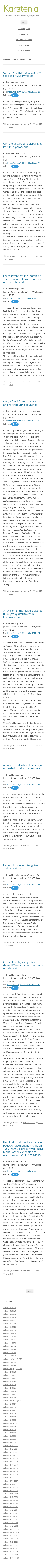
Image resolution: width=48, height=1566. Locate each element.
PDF (15, 95)
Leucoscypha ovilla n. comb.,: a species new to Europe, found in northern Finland (23, 279)
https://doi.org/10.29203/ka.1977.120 (23, 1171)
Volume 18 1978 (9, 1362)
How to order (24, 45)
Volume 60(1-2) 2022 (11, 1548)
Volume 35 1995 (9, 1426)
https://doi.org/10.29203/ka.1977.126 (23, 298)
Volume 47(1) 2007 (10, 1481)
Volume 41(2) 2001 (10, 1449)
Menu (24, 22)
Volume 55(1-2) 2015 (11, 1529)
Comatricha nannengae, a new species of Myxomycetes (22, 74)
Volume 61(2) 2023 (10, 1555)
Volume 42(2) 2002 (10, 1455)
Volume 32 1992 (9, 1413)
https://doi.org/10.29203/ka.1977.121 (23, 984)
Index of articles (24, 50)
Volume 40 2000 (9, 1442)
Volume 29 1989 (9, 1404)
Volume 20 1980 (9, 1372)
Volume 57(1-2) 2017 (11, 1535)
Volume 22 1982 (9, 1378)
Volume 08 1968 (9, 1327)
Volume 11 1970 (9, 1336)
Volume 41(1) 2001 (10, 1445)
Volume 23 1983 (9, 1381)
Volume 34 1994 (9, 1420)
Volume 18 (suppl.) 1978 (12, 1359)
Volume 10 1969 (9, 1333)
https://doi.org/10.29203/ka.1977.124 (23, 633)
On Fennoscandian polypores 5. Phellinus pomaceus (22, 145)
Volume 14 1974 (9, 1346)
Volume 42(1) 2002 (10, 1452)
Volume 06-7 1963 (10, 1323)
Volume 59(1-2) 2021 (11, 1545)
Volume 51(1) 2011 (10, 1506)
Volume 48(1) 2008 (10, 1487)
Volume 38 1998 (9, 1436)
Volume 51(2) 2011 (10, 1510)
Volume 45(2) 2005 (10, 1471)
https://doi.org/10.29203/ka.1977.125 (23, 420)
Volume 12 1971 (9, 1340)
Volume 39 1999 (9, 1439)
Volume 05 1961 (9, 1320)
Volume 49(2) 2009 (10, 1497)
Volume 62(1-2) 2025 (11, 1558)
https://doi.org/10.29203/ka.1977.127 (23, 163)
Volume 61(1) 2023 (10, 1551)
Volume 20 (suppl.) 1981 (12, 1368)
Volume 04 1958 (9, 1317)
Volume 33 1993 (9, 1417)
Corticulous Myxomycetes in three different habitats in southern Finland (23, 965)
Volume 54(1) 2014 (10, 1522)
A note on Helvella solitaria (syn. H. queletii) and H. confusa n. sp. (23, 766)
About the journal (24, 29)
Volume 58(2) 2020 (10, 1542)
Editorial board (24, 34)
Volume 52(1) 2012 (10, 1513)
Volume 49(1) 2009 (10, 1494)
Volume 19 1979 (9, 1365)
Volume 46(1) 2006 (10, 1474)
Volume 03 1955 (9, 1314)
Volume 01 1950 (9, 1307)
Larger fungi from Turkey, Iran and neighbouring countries (21, 403)
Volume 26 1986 (9, 1391)
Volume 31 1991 (9, 1410)
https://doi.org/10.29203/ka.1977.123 (23, 784)
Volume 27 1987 (9, 1394)
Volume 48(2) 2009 (10, 1490)
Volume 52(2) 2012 (10, 1516)
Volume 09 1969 (9, 1330)
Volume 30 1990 (9, 1407)
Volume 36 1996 (9, 1429)
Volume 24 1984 (9, 1384)
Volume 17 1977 (29, 124)
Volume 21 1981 (9, 1375)
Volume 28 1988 (9, 1397)
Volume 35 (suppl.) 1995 (12, 1423)
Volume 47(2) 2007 (10, 1484)
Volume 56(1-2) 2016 (11, 1532)
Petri (12, 127)
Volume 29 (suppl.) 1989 (12, 1401)
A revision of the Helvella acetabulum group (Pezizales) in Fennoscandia (23, 614)
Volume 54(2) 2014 (10, 1526)
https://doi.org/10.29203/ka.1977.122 (23, 884)
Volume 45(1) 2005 (10, 1468)
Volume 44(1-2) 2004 (11, 1465)
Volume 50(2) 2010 (10, 1503)
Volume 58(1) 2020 (10, 1539)
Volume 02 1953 (9, 1311)
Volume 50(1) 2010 (10, 1500)
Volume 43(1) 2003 (10, 1458)
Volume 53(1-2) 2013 (11, 1519)
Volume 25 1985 (9, 1388)
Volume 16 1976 (9, 1352)
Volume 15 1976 (9, 1349)
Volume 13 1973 (9, 1343)
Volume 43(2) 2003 (10, 1461)
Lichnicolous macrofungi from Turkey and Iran (21, 866)
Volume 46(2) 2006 (10, 1478)
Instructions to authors (24, 40)
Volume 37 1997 (9, 1433)
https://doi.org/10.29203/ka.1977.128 (23, 92)
